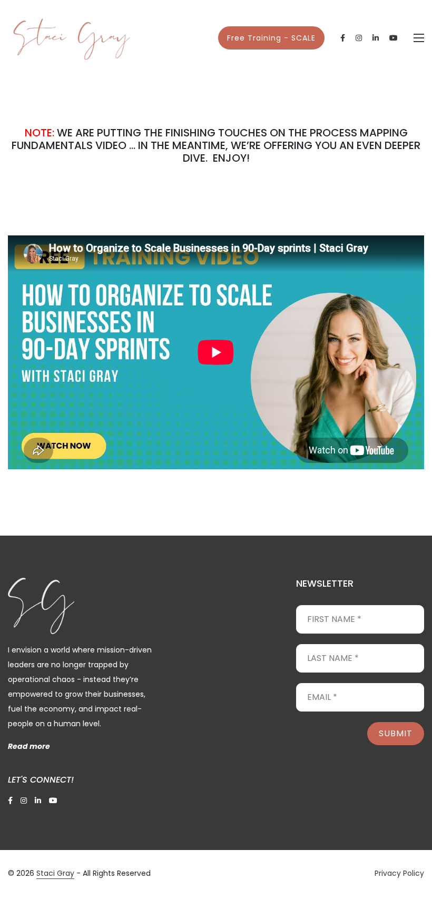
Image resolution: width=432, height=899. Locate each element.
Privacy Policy (399, 873)
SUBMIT (396, 733)
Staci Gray (55, 873)
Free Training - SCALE (271, 38)
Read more (29, 746)
